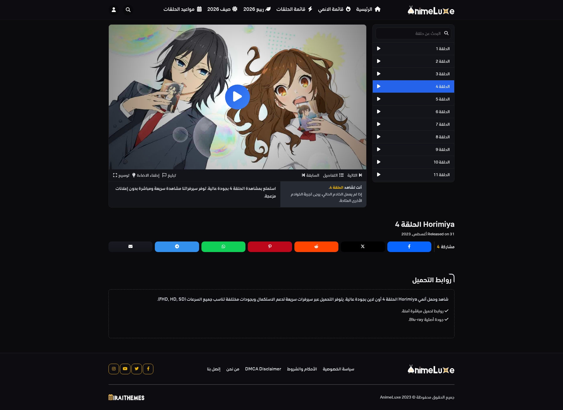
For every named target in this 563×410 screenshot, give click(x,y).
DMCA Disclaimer (263, 369)
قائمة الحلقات (291, 9)
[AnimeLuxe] (431, 10)
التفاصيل (330, 175)
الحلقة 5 (443, 99)
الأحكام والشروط (302, 369)
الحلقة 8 (443, 137)
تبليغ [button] (172, 175)
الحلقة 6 (443, 111)
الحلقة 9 (443, 149)
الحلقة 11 (441, 174)
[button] (129, 10)
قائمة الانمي (331, 9)
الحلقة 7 (443, 124)
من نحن (232, 369)
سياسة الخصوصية (338, 369)
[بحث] (128, 10)
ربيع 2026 (253, 9)
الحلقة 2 (443, 61)
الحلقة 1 (443, 48)
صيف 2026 (219, 9)
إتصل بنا (214, 369)
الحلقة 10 (441, 162)
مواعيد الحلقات (180, 9)
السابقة (312, 175)
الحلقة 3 (443, 74)
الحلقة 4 (443, 86)
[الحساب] (113, 10)
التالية (352, 175)
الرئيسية (364, 9)
